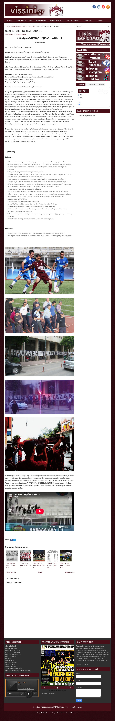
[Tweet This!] (14, 540)
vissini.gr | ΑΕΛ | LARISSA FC (56, 707)
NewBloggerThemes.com (70, 713)
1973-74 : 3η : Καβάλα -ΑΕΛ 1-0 (25, 565)
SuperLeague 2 (10, 656)
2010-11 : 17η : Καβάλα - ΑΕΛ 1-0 (38, 565)
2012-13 (22, 26)
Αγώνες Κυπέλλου (57, 20)
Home (40, 572)
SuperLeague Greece (13, 654)
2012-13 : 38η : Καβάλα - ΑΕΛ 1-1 (23, 31)
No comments (21, 34)
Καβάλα (32, 26)
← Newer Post (10, 572)
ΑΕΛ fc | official (10, 646)
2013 (27, 26)
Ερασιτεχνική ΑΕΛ (11, 648)
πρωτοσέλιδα (54, 690)
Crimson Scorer (11, 662)
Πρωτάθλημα (41, 20)
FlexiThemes (47, 713)
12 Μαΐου (15, 26)
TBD (79, 104)
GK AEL (8, 658)
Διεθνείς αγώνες (73, 20)
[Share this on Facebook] (11, 540)
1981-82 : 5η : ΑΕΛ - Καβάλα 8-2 (11, 565)
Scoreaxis (91, 116)
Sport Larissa (10, 664)
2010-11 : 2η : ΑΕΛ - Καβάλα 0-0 (65, 565)
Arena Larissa (10, 660)
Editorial (100, 20)
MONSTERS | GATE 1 (12, 650)
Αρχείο (101, 84)
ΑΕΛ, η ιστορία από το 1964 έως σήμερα (18, 670)
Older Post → (69, 572)
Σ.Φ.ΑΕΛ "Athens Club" (13, 652)
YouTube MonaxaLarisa (13, 668)
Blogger (79, 707)
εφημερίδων (63, 690)
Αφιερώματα (88, 20)
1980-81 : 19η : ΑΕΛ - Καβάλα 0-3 (51, 565)
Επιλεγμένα (91, 84)
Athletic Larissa (11, 666)
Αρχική (9, 20)
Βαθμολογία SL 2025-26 (24, 20)
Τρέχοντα (81, 84)
